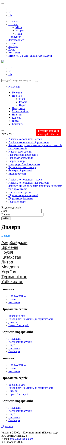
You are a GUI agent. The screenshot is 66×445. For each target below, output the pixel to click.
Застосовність (16, 39)
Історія (19, 30)
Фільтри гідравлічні (20, 170)
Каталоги (14, 86)
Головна (13, 21)
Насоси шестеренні (20, 151)
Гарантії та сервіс (18, 325)
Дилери (13, 322)
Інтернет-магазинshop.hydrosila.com (48, 132)
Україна (8, 271)
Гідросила (7, 426)
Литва (7, 262)
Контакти (14, 52)
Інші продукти (17, 173)
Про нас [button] (13, 24)
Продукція (14, 36)
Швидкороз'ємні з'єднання (24, 164)
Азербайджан (14, 242)
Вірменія (9, 247)
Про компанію (17, 295)
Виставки (14, 348)
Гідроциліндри (17, 161)
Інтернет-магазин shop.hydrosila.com (30, 55)
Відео (11, 49)
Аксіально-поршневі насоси (25, 139)
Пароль (5, 214)
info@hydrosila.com (21, 438)
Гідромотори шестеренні (23, 154)
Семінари (14, 351)
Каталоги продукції (20, 341)
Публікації (14, 338)
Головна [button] (7, 358)
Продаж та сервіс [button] (14, 378)
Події (18, 33)
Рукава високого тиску (22, 167)
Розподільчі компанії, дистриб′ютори (30, 318)
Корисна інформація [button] (17, 401)
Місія (18, 27)
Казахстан (11, 257)
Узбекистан (12, 281)
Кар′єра (13, 46)
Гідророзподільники (20, 157)
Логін (4, 210)
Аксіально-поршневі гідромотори (28, 142)
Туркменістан (14, 276)
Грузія (7, 252)
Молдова (10, 267)
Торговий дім (16, 315)
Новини (13, 43)
